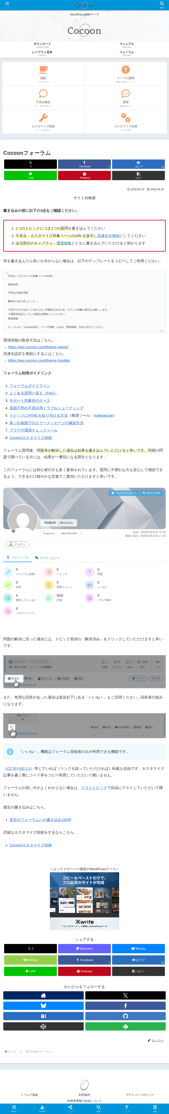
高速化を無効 (108, 236)
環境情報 (63, 243)
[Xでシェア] (28, 1060)
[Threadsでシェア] (65, 1071)
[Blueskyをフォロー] (43, 1006)
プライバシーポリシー (139, 1094)
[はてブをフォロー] (43, 1016)
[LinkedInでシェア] (103, 1082)
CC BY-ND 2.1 (19, 768)
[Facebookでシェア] (28, 1071)
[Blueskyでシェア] (103, 1060)
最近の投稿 (153, 493)
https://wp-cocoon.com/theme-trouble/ (39, 360)
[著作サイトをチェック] (43, 995)
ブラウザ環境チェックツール (33, 430)
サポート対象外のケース (29, 401)
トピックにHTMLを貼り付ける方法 (38, 415)
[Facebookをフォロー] (125, 1006)
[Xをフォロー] (125, 995)
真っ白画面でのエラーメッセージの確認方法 (46, 423)
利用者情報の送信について (84, 1100)
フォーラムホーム (126, 493)
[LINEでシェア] (28, 1082)
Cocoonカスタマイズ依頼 (30, 438)
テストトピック (94, 788)
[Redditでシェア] (103, 1071)
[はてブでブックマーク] (141, 1071)
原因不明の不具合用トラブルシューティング (46, 408)
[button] (138, 175)
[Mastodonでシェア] (65, 1060)
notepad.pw (103, 415)
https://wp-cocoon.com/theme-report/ (38, 347)
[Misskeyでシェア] (141, 1060)
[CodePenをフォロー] (43, 1026)
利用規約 (84, 1094)
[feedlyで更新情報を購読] (125, 1026)
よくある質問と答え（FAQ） (33, 393)
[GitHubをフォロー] (125, 1016)
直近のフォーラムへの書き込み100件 (40, 820)
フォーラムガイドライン (29, 386)
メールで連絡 (29, 1094)
